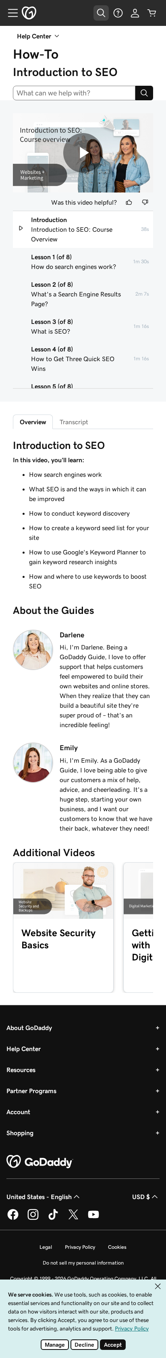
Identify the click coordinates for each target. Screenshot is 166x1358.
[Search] (144, 93)
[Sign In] (135, 13)
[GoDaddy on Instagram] (33, 1218)
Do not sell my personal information (83, 1262)
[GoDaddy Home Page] (39, 1162)
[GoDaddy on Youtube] (93, 1218)
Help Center (23, 1048)
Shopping (19, 1133)
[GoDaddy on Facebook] (12, 1218)
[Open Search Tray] (101, 13)
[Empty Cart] (152, 13)
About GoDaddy (29, 1027)
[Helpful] (129, 202)
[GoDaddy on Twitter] (73, 1218)
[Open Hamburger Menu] (9, 13)
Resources (20, 1069)
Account (18, 1111)
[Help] (118, 13)
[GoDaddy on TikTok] (53, 1218)
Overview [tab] (33, 422)
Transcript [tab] (74, 422)
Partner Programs (31, 1090)
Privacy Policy (80, 1247)
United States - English (39, 1196)
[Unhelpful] (145, 202)
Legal (45, 1247)
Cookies (117, 1247)
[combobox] (74, 93)
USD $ (141, 1196)
